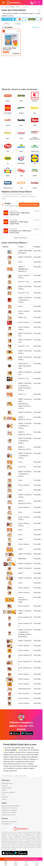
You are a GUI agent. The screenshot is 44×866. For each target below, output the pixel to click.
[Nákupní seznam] (35, 2)
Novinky (4, 799)
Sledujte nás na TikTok (8, 815)
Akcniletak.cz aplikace (8, 792)
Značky (4, 790)
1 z (7, 27)
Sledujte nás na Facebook (9, 808)
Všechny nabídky (10, 7)
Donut (18, 7)
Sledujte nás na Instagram (9, 810)
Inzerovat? (5, 785)
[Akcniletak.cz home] (14, 2)
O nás (3, 794)
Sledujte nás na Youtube (9, 812)
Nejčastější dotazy (7, 783)
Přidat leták (5, 797)
